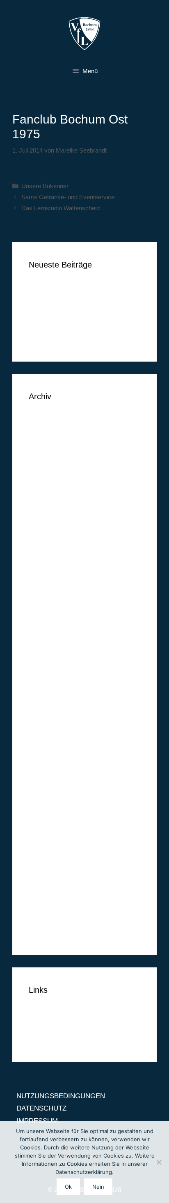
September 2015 (54, 694)
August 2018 (48, 432)
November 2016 (53, 532)
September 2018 (54, 420)
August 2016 (48, 569)
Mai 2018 (43, 457)
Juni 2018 (43, 445)
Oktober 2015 (49, 682)
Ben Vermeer (49, 288)
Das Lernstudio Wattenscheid (60, 208)
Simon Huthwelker (56, 325)
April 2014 (44, 907)
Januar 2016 (47, 644)
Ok (68, 1186)
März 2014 (45, 919)
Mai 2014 (43, 894)
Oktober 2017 (49, 495)
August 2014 (48, 857)
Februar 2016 (49, 632)
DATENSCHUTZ (54, 1026)
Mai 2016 (43, 594)
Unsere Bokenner (45, 185)
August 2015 (48, 707)
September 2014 (54, 844)
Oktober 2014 (49, 832)
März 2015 (45, 769)
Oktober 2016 (49, 545)
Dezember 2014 (53, 807)
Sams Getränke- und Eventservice (67, 196)
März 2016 (45, 619)
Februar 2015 (49, 782)
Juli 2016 (42, 582)
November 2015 (53, 669)
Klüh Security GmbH (60, 338)
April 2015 (44, 757)
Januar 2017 (47, 507)
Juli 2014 (42, 869)
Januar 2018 (47, 482)
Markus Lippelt (51, 313)
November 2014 (53, 819)
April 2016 (44, 607)
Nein (98, 1186)
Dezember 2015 (53, 657)
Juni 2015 (43, 732)
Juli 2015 (42, 719)
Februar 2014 (49, 931)
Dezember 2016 (53, 520)
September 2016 (54, 557)
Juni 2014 (43, 882)
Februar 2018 (49, 470)
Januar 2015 (47, 794)
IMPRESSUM (49, 1038)
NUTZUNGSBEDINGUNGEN (73, 1013)
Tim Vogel (44, 300)
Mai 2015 (43, 744)
